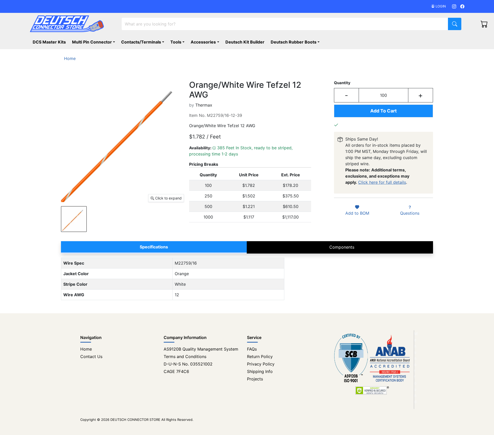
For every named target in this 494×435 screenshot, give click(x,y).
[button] (296, 42)
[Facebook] (462, 6)
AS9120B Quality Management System (201, 349)
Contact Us (91, 356)
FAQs (252, 349)
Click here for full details (382, 182)
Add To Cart (383, 111)
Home (86, 349)
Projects (255, 378)
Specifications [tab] (154, 246)
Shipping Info (260, 371)
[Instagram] (454, 6)
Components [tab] (341, 247)
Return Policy (260, 356)
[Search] (454, 24)
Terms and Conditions (185, 356)
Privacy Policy (261, 364)
